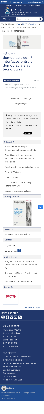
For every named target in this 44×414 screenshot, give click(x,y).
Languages (8, 5)
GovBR (4, 2)
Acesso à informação (35, 2)
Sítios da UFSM (34, 5)
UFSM (8, 398)
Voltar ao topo (33, 307)
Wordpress (5, 395)
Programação (21, 103)
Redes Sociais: (11, 251)
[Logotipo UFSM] (7, 11)
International (21, 5)
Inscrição (28, 98)
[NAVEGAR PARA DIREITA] (42, 2)
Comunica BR (17, 2)
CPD (14, 398)
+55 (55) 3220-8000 (11, 346)
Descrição (14, 98)
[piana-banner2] (22, 42)
